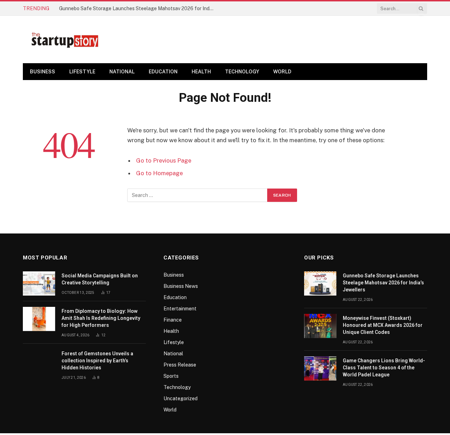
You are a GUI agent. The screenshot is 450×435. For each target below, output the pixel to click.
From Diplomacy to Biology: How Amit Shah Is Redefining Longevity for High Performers (101, 318)
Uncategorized (180, 398)
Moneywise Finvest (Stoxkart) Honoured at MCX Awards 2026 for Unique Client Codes (383, 325)
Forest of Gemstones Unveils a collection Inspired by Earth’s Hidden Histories (97, 360)
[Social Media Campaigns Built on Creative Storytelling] (39, 283)
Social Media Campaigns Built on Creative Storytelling (100, 279)
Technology (242, 71)
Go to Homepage (159, 173)
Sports (171, 376)
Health (201, 71)
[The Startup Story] (65, 39)
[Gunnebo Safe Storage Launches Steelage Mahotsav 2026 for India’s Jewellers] (320, 283)
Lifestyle (82, 71)
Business (42, 71)
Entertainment (180, 308)
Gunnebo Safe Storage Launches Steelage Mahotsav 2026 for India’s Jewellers (138, 8)
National (122, 71)
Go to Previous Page (163, 160)
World (282, 71)
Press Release (179, 365)
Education (163, 71)
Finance (172, 320)
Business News (180, 286)
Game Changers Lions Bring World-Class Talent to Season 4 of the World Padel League (384, 367)
